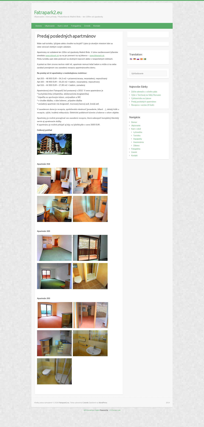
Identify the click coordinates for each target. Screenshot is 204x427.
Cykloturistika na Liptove (141, 98)
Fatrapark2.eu (48, 12)
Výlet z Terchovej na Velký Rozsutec (146, 95)
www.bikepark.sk (97, 55)
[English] (131, 59)
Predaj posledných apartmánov (143, 102)
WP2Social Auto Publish (92, 410)
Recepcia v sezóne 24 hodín (142, 105)
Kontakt (96, 26)
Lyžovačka (137, 132)
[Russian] (138, 59)
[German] (134, 59)
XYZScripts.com (114, 410)
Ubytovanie (50, 26)
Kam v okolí (63, 26)
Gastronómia (138, 142)
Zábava (136, 146)
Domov (39, 26)
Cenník (87, 26)
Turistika (136, 136)
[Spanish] (141, 59)
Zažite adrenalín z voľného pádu (144, 92)
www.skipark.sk (52, 55)
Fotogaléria (76, 26)
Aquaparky (137, 139)
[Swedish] (145, 59)
